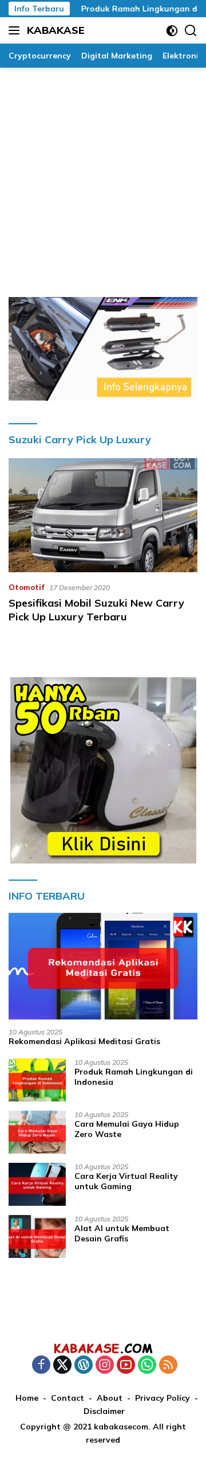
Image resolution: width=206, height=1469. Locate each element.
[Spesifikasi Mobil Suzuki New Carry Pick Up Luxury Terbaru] (103, 515)
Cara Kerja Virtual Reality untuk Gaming (126, 1181)
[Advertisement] (103, 176)
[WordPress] (83, 1365)
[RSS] (168, 1365)
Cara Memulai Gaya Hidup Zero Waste (126, 1129)
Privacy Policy (162, 1398)
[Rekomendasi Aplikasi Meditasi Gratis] (103, 966)
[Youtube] (126, 1365)
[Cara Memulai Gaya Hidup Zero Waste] (37, 1132)
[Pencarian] (190, 30)
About (109, 1398)
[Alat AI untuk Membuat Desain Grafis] (37, 1236)
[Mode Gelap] (172, 30)
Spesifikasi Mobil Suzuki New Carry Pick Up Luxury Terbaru (96, 609)
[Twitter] (62, 1365)
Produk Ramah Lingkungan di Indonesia (133, 1076)
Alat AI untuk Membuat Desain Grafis (121, 1233)
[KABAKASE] (103, 1348)
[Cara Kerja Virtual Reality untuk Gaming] (37, 1184)
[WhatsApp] (147, 1365)
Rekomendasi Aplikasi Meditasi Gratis (84, 1041)
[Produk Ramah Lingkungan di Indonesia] (37, 1079)
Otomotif (27, 587)
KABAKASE (56, 30)
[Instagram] (105, 1365)
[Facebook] (41, 1365)
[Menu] (16, 30)
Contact (67, 1398)
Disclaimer (104, 1411)
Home (26, 1398)
